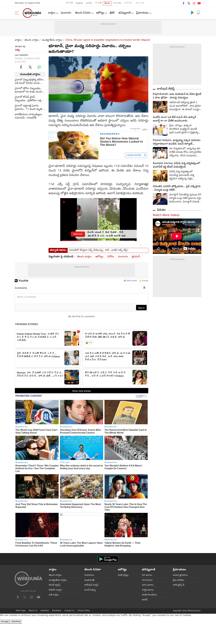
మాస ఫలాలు (148, 585)
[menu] (18, 13)
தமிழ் (89, 3)
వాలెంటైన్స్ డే (178, 585)
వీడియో (161, 210)
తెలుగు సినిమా (83, 13)
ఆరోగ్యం (100, 13)
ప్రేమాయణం (142, 13)
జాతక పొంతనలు (149, 594)
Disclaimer (56, 610)
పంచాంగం (66, 13)
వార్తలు (51, 13)
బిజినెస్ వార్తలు (55, 590)
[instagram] (194, 3)
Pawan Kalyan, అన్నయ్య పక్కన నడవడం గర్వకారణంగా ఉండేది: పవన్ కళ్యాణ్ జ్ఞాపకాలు (177, 142)
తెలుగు (107, 3)
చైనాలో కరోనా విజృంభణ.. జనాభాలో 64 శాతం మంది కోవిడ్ (28, 90)
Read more (77, 234)
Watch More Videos (166, 215)
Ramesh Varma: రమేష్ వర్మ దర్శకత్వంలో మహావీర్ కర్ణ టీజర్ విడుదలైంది (176, 165)
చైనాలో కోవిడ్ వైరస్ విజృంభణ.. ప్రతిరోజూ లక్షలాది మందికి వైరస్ (30, 98)
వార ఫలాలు (147, 580)
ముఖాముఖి (89, 580)
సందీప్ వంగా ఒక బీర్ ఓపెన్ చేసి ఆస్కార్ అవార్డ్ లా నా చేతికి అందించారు (174, 119)
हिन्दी (70, 3)
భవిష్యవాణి (124, 13)
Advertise (45, 610)
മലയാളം (117, 3)
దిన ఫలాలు (147, 575)
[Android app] (108, 559)
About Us (33, 610)
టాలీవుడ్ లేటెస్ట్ (166, 89)
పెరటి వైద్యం (123, 575)
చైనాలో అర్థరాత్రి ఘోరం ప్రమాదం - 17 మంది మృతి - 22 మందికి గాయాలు (29, 107)
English (79, 3)
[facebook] (183, 3)
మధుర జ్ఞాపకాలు (180, 575)
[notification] (198, 12)
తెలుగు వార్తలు (32, 40)
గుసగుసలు (89, 575)
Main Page (20, 610)
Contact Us (69, 610)
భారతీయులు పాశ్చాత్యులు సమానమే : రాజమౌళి (28, 116)
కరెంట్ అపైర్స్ (54, 585)
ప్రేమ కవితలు (178, 580)
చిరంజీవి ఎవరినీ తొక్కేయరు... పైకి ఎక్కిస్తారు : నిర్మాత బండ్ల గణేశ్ (177, 188)
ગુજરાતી (139, 3)
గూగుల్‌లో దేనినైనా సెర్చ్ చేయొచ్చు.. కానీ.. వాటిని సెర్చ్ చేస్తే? (98, 250)
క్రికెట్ (112, 13)
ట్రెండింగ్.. (136, 256)
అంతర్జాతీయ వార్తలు (52, 40)
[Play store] (192, 12)
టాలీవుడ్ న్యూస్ (91, 585)
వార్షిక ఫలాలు (148, 590)
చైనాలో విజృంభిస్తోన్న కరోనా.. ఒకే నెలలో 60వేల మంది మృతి (30, 81)
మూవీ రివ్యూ (90, 590)
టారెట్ (144, 599)
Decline (16, 621)
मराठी (98, 3)
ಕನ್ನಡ (128, 3)
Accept (5, 621)
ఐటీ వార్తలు (54, 594)
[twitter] (189, 3)
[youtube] (199, 3)
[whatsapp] (39, 67)
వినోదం (110, 256)
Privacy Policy (84, 610)
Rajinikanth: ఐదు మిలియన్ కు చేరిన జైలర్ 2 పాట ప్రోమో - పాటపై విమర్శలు (177, 96)
